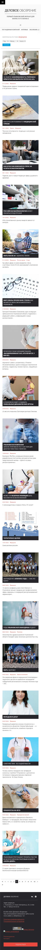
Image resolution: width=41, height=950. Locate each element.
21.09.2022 (5, 309)
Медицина (23, 37)
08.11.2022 (5, 173)
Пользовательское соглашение (14, 921)
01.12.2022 (5, 83)
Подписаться (21, 944)
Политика (19, 632)
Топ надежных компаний (11, 29)
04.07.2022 (5, 674)
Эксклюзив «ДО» (35, 29)
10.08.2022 (5, 453)
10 (34, 882)
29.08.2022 (5, 360)
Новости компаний (22, 674)
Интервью (24, 29)
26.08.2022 (5, 408)
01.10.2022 (5, 260)
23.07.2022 (5, 502)
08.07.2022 (5, 585)
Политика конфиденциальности (14, 919)
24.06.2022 (5, 865)
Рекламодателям (9, 936)
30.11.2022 (5, 128)
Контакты (7, 938)
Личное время (21, 260)
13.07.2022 (5, 542)
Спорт (28, 260)
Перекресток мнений (23, 815)
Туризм (12, 128)
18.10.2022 (5, 217)
